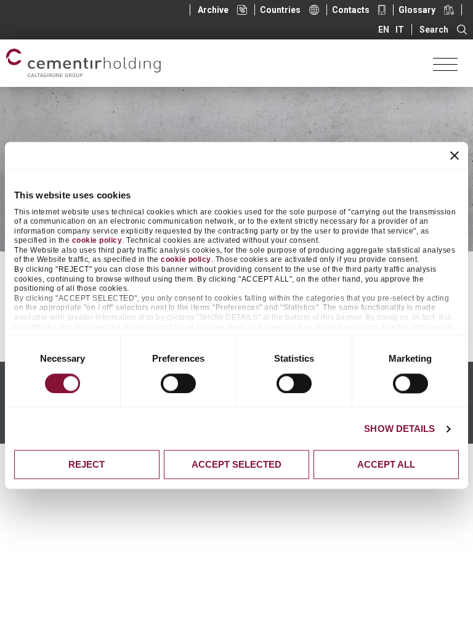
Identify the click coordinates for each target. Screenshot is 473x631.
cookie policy (97, 241)
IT (399, 30)
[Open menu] (445, 63)
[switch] (178, 383)
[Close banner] (454, 155)
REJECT (86, 465)
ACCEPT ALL (386, 465)
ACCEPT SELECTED (236, 465)
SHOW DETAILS (399, 428)
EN (383, 30)
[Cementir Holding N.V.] (83, 63)
